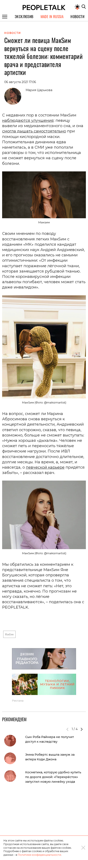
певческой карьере (45, 467)
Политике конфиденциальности (39, 854)
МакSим (9, 634)
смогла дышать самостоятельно (34, 131)
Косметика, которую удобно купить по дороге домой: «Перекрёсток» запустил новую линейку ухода (53, 777)
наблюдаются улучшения (28, 120)
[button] (81, 729)
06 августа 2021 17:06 (20, 82)
